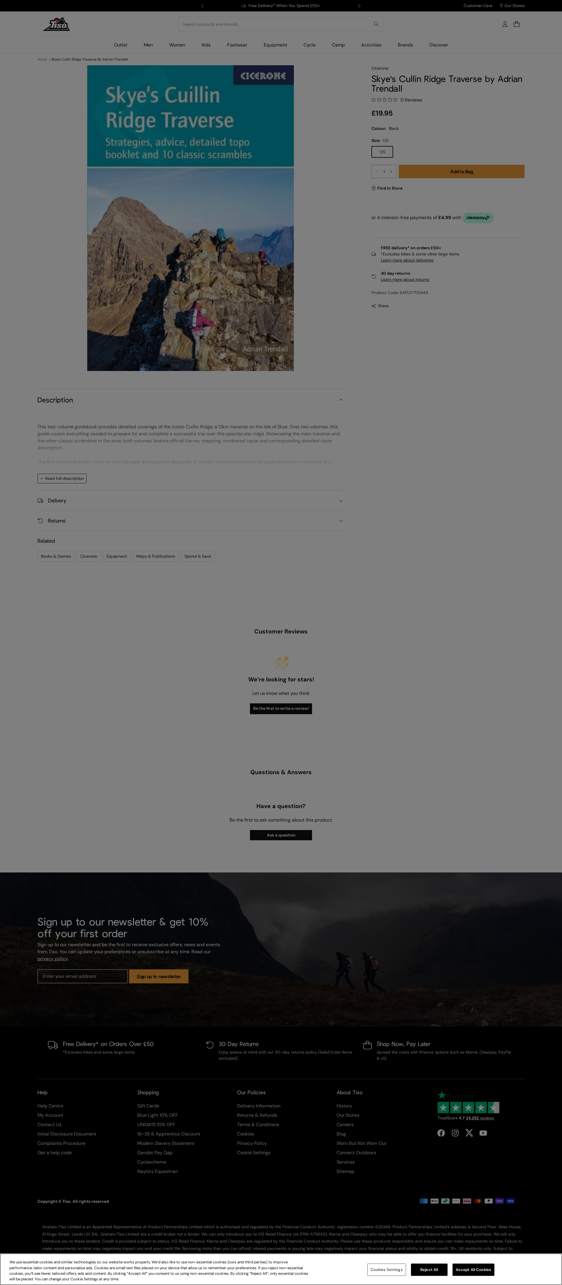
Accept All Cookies (473, 1269)
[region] (281, 1269)
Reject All (429, 1269)
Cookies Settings (387, 1269)
